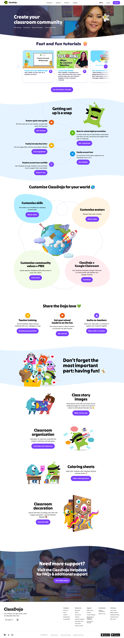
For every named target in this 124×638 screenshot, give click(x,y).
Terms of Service (54, 635)
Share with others (37, 27)
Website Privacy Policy (78, 635)
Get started (17, 27)
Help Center (90, 610)
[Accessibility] (17, 619)
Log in (108, 2)
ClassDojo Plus (79, 621)
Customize (26, 27)
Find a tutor (113, 610)
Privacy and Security (90, 622)
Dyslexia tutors (114, 617)
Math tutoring (114, 612)
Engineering (66, 617)
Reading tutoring (114, 614)
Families (75, 3)
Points (77, 612)
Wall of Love (102, 613)
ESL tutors (113, 619)
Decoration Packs (50, 27)
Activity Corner (79, 625)
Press (64, 612)
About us (65, 610)
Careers (65, 614)
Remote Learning (79, 619)
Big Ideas (77, 610)
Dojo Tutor (78, 623)
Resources (78, 614)
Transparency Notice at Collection (90, 618)
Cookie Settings (91, 614)
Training (77, 617)
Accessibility (66, 619)
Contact (89, 612)
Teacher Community (102, 611)
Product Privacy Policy (66, 635)
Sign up (116, 2)
